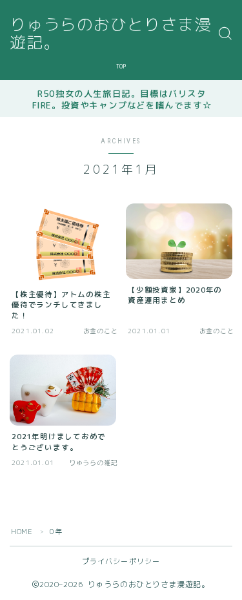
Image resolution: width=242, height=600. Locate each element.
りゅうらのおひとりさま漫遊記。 (110, 34)
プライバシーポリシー (121, 561)
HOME (21, 531)
